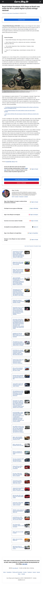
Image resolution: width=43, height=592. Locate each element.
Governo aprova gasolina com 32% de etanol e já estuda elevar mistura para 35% (18, 377)
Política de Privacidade (17, 572)
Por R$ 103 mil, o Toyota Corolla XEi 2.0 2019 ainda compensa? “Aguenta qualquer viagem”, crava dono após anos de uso (18, 352)
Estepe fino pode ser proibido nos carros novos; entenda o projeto (18, 301)
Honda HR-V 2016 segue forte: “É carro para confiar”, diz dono (18, 503)
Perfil (13, 196)
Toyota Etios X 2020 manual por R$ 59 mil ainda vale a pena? (17, 482)
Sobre (4, 572)
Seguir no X (36, 226)
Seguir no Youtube (34, 220)
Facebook (30, 572)
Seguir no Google (34, 239)
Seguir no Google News (33, 233)
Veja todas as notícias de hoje (21, 179)
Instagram (21, 196)
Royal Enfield (15, 13)
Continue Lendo (21, 19)
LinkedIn (26, 196)
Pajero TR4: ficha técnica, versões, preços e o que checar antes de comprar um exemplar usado (18, 271)
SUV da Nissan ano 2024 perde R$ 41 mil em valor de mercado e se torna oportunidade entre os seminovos (18, 393)
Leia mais (24, 564)
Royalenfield (8, 161)
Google (34, 572)
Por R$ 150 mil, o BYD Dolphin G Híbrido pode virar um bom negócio (18, 518)
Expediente (9, 572)
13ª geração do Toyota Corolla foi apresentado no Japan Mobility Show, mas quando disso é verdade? (18, 343)
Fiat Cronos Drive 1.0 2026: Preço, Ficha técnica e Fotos (18, 547)
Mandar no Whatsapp (21, 182)
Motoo (13, 161)
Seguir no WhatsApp (34, 208)
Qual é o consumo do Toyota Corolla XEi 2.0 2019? (17, 452)
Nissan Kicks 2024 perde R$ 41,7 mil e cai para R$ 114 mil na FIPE (18, 263)
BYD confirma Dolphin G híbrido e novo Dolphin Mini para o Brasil (18, 369)
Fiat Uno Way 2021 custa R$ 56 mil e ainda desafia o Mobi (18, 496)
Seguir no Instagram (34, 214)
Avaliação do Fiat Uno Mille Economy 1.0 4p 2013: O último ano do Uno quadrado (18, 335)
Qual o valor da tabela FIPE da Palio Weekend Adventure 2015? (17, 438)
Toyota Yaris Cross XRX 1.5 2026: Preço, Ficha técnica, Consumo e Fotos (18, 489)
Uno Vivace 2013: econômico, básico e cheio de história (18, 525)
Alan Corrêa (9, 13)
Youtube (23, 574)
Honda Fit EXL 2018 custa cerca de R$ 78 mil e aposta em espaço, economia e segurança (18, 361)
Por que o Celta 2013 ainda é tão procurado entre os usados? (17, 474)
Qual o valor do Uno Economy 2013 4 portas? (18, 445)
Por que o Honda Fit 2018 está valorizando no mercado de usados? (18, 460)
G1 (16, 161)
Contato (16, 196)
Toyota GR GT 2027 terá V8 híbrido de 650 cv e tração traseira (18, 385)
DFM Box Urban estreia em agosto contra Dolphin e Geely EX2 (18, 511)
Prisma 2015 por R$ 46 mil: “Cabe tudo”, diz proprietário (17, 467)
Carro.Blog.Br (15, 568)
